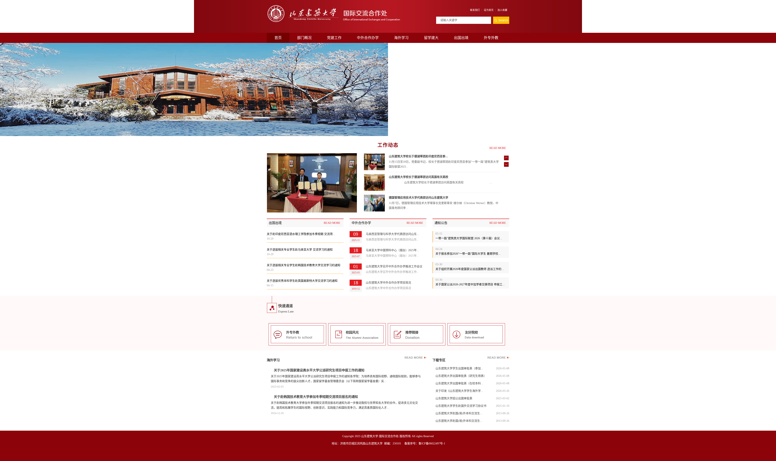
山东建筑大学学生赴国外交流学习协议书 (460, 405)
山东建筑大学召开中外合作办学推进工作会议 (394, 266)
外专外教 (491, 38)
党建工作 (334, 38)
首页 (278, 38)
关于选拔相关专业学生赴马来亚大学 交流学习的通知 (300, 249)
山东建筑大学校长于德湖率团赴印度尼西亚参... (418, 156)
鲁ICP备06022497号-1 (432, 443)
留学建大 (431, 38)
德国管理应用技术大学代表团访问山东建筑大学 (418, 197)
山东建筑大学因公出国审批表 (453, 398)
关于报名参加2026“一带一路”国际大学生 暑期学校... (468, 253)
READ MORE (497, 148)
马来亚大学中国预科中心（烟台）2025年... (392, 250)
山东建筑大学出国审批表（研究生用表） (460, 375)
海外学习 (401, 38)
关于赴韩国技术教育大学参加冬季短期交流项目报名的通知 (316, 397)
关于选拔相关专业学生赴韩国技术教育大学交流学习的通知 (303, 265)
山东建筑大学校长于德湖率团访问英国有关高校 (418, 176)
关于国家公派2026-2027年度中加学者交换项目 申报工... (470, 284)
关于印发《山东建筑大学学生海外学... (459, 390)
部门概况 (304, 38)
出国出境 (461, 38)
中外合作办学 (368, 38)
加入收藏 (502, 10)
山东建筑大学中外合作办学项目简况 (388, 282)
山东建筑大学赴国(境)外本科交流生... (458, 413)
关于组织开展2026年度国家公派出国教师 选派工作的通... (470, 269)
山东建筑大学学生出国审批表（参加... (459, 368)
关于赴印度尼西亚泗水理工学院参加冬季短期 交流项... (301, 234)
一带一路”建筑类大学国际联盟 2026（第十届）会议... (468, 238)
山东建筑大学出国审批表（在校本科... (459, 383)
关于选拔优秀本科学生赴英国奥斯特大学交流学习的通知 (302, 280)
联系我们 (475, 10)
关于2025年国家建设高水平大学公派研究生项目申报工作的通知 (319, 370)
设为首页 (488, 10)
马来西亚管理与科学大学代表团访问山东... (392, 234)
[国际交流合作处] (333, 5)
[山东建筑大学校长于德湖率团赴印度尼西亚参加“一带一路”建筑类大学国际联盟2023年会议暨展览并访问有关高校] (312, 183)
